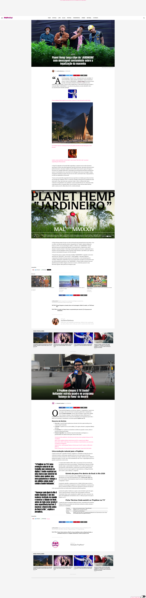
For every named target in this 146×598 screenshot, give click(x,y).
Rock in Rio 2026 (59, 529)
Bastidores (68, 527)
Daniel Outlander (75, 527)
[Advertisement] (73, 8)
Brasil (59, 301)
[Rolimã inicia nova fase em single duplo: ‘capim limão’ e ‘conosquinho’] (44, 281)
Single (70, 302)
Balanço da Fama (62, 527)
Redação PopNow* (61, 403)
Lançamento (64, 301)
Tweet (48, 518)
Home (49, 17)
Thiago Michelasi (71, 529)
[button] (143, 596)
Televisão (65, 529)
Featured (81, 527)
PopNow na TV (87, 527)
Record (53, 529)
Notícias (54, 17)
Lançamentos (80, 301)
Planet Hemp (81, 81)
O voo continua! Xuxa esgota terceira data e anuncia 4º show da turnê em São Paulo (71, 100)
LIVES (59, 17)
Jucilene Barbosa (60, 71)
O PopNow (95, 17)
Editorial (89, 17)
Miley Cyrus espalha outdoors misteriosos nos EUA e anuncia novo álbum (72, 440)
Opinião (83, 17)
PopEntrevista (76, 17)
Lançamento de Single (72, 301)
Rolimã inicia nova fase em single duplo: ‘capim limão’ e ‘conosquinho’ (42, 287)
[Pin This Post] (76, 75)
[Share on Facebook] (62, 75)
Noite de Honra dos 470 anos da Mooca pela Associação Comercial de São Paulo (73, 448)
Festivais (69, 17)
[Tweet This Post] (69, 75)
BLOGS (63, 17)
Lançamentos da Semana (57, 302)
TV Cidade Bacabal (80, 529)
